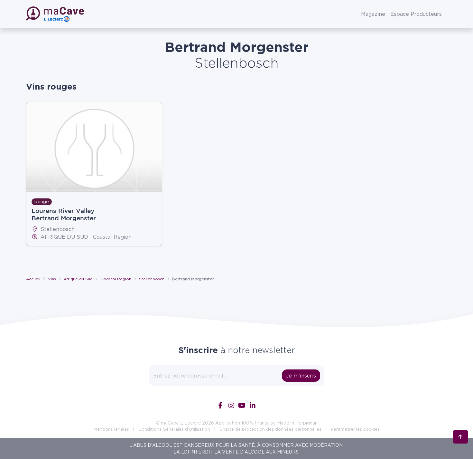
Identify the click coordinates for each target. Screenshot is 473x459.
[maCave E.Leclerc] (55, 14)
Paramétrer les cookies (355, 429)
